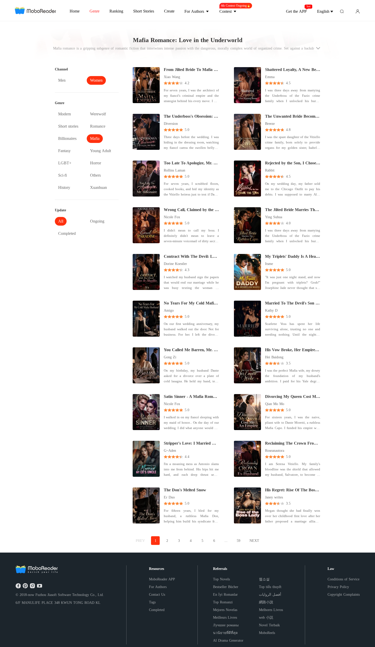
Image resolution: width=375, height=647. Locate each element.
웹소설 (264, 579)
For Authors (158, 587)
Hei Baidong (274, 357)
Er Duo (169, 497)
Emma (269, 77)
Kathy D (271, 310)
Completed (157, 610)
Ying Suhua (273, 217)
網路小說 (266, 602)
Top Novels (221, 579)
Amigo (169, 310)
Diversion (171, 124)
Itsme (269, 264)
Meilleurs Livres (225, 617)
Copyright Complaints (344, 594)
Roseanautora (274, 451)
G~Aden (170, 451)
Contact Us (157, 594)
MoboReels (267, 633)
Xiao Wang (172, 77)
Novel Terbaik (269, 625)
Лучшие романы (226, 625)
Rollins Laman (174, 170)
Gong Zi (170, 357)
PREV (140, 541)
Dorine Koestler (175, 264)
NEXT (254, 541)
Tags (152, 602)
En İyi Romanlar (225, 594)
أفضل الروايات (270, 594)
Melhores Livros (271, 610)
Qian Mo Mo (274, 404)
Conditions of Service (343, 579)
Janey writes (274, 497)
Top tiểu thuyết (270, 587)
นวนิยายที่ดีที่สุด (225, 633)
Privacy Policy (338, 587)
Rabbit (269, 170)
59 (238, 541)
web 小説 (266, 617)
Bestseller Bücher (225, 587)
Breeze (270, 124)
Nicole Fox (172, 217)
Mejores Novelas (225, 610)
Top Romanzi (223, 602)
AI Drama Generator (228, 640)
